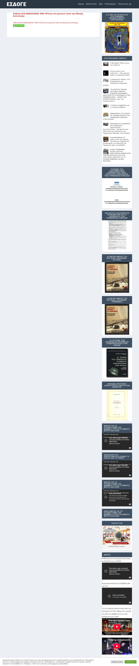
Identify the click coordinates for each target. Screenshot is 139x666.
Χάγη (101, 4)
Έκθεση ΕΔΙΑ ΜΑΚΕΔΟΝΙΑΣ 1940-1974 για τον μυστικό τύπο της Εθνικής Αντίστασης (45, 23)
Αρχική (81, 4)
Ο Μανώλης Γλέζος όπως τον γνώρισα (119, 64)
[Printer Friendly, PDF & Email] (18, 25)
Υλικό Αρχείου (110, 4)
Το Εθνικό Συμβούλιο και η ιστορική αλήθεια (120, 106)
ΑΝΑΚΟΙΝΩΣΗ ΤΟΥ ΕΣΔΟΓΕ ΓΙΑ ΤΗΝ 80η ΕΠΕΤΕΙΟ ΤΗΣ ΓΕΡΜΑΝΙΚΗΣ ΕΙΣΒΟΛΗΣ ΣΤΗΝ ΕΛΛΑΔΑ (116, 116)
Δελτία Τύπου (91, 4)
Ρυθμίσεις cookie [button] (117, 662)
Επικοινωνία (123, 4)
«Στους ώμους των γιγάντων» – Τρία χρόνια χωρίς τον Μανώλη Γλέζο (120, 73)
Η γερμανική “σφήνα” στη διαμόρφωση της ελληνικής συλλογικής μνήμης (116, 82)
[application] (117, 441)
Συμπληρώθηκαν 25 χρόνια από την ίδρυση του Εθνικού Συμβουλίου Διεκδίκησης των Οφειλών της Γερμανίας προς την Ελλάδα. (116, 141)
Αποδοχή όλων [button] (130, 662)
